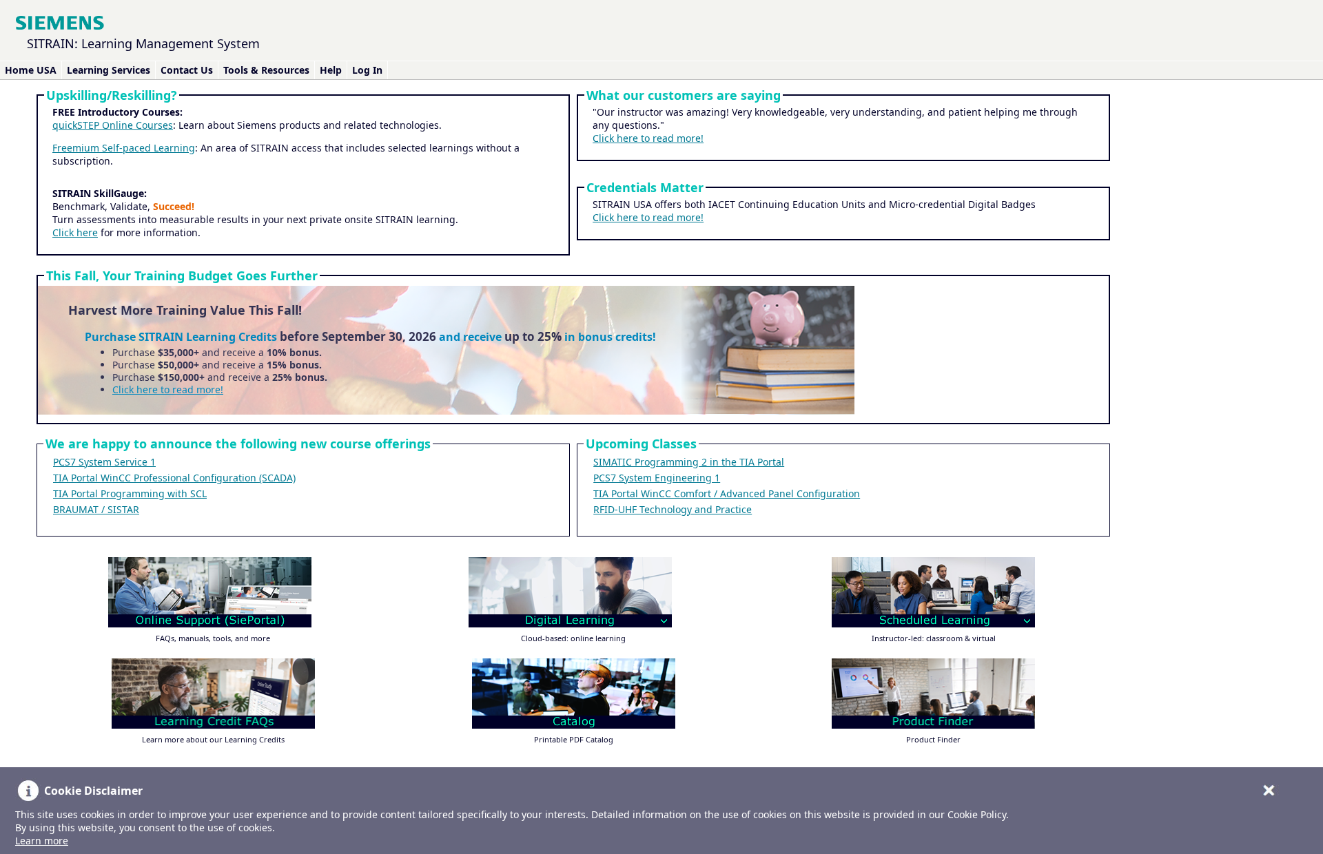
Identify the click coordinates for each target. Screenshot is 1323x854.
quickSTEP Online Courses (112, 125)
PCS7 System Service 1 (104, 461)
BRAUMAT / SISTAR (96, 509)
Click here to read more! (648, 138)
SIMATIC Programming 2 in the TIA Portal (688, 461)
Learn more (41, 840)
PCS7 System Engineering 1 (656, 477)
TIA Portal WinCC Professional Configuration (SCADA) (174, 477)
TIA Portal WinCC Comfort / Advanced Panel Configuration (726, 493)
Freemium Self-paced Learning (123, 147)
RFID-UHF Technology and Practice (672, 509)
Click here (75, 232)
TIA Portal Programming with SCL (130, 493)
